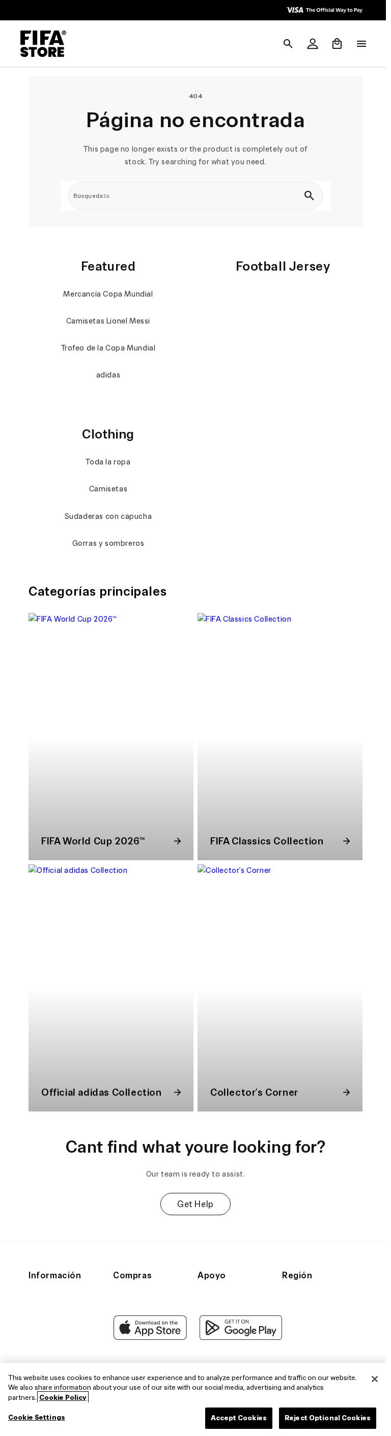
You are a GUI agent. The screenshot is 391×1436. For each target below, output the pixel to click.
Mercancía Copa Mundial (107, 294)
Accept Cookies (234, 1418)
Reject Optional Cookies (323, 1418)
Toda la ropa (107, 461)
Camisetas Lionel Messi (107, 321)
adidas (107, 374)
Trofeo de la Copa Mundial (107, 348)
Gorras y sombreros (107, 543)
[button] (283, 44)
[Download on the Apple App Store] (147, 1337)
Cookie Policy (63, 1397)
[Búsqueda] (306, 196)
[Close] (369, 1379)
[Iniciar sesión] (307, 44)
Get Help (193, 1196)
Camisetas (107, 488)
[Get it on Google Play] (238, 1337)
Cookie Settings (36, 1417)
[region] (193, 1399)
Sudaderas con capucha (107, 516)
